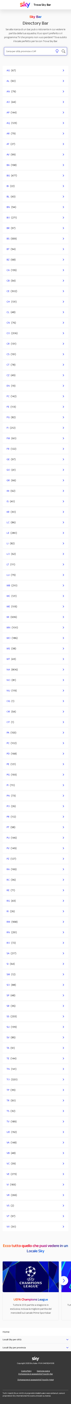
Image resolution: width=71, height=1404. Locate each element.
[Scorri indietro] (7, 1282)
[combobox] (29, 51)
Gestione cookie (43, 1371)
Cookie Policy (26, 1371)
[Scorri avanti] (63, 1283)
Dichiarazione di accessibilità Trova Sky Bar (35, 1374)
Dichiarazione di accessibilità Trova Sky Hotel (36, 1379)
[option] (31, 1290)
